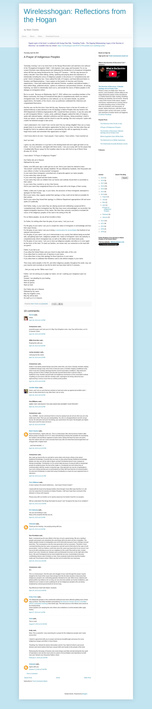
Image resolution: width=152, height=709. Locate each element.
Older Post (87, 678)
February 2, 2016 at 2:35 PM (38, 658)
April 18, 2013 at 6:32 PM (37, 395)
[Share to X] (57, 304)
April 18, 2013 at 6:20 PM (37, 381)
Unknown (32, 524)
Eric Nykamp (33, 510)
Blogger (84, 694)
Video (40, 36)
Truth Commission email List (118, 56)
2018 (102, 180)
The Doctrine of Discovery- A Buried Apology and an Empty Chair (111, 132)
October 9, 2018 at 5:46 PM (38, 669)
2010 (102, 226)
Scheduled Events (52, 36)
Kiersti (31, 315)
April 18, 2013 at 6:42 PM (37, 407)
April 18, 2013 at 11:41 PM (37, 476)
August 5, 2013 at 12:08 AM (38, 624)
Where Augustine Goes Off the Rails (111, 136)
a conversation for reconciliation (66, 230)
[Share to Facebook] (59, 304)
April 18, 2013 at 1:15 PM (37, 320)
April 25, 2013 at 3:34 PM (37, 529)
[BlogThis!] (55, 304)
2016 (102, 186)
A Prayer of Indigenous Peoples (110, 127)
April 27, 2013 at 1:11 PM (37, 612)
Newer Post (28, 678)
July (103, 199)
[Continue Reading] (105, 114)
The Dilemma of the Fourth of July (111, 124)
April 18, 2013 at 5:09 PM (37, 334)
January (105, 217)
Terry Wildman (34, 482)
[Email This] (53, 304)
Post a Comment (32, 673)
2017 (102, 183)
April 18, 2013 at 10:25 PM (37, 448)
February (105, 214)
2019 (102, 178)
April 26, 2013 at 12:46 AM (37, 561)
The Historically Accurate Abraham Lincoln (114, 144)
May (103, 202)
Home (24, 36)
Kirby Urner (33, 597)
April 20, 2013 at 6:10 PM (37, 517)
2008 (102, 232)
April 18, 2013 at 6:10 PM (37, 357)
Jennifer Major (34, 387)
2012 (102, 221)
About (32, 36)
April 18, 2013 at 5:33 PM (37, 346)
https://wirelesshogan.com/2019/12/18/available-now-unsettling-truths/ (81, 46)
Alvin (31, 618)
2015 (102, 189)
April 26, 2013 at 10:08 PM (37, 590)
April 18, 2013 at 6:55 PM (37, 424)
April (104, 205)
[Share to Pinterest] (62, 304)
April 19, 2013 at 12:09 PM (37, 504)
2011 (102, 223)
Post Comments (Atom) (40, 681)
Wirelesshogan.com (117, 242)
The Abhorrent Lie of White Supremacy (112, 140)
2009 (102, 229)
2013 (102, 194)
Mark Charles (33, 431)
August (104, 197)
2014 (102, 192)
